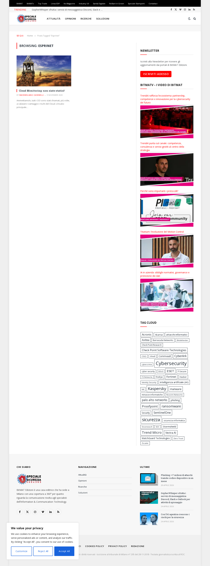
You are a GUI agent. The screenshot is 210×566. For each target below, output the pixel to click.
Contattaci (153, 3)
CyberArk (180, 356)
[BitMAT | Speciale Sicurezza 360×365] (26, 18)
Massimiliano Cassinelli (31, 95)
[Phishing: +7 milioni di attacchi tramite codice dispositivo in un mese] (149, 479)
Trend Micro (152, 432)
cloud (152, 356)
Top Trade (42, 3)
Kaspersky (157, 388)
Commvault (165, 356)
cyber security (148, 371)
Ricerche (86, 18)
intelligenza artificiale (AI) (174, 382)
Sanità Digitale (99, 3)
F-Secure (182, 371)
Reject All (43, 551)
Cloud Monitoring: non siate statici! (42, 90)
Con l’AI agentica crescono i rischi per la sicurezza (175, 516)
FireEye (159, 376)
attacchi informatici (176, 334)
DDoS (160, 371)
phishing (175, 400)
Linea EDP (55, 3)
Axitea (145, 340)
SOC (157, 427)
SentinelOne (162, 412)
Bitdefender (182, 340)
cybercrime (147, 364)
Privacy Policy (117, 546)
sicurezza (151, 420)
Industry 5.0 (84, 3)
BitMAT (20, 3)
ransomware (171, 406)
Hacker (183, 376)
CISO (144, 356)
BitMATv (30, 3)
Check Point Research (152, 345)
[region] (43, 541)
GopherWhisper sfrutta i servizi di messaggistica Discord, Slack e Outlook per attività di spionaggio (69, 9)
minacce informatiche (152, 394)
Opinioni (70, 18)
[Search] (194, 18)
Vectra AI (170, 433)
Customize (22, 551)
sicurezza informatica (174, 420)
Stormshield (169, 426)
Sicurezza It (147, 426)
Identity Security (149, 382)
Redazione (137, 546)
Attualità (53, 18)
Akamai (159, 334)
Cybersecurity (171, 363)
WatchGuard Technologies (156, 438)
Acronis (146, 334)
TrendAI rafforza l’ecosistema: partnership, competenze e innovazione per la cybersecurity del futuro (165, 99)
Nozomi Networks (174, 394)
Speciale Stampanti (136, 3)
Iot (143, 389)
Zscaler (145, 443)
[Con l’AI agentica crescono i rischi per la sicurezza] (149, 518)
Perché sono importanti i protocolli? (159, 191)
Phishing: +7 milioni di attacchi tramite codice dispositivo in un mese (177, 478)
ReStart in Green (116, 3)
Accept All (64, 551)
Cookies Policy (94, 546)
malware (175, 389)
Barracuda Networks (163, 340)
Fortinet (171, 377)
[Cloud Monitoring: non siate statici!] (44, 70)
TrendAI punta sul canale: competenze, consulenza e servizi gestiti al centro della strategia (162, 147)
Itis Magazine (69, 3)
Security (146, 412)
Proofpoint (150, 406)
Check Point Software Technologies (164, 350)
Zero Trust (178, 438)
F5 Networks (147, 377)
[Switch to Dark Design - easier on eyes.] (189, 18)
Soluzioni (102, 18)
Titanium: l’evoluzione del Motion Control (162, 231)
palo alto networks (154, 400)
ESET (170, 371)
